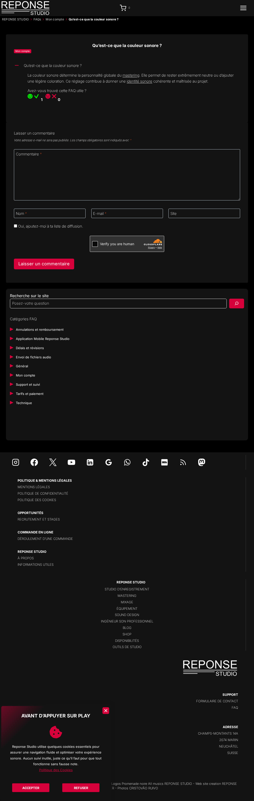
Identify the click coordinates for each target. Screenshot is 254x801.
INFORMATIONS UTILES (36, 564)
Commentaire (29, 154)
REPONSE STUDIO (15, 19)
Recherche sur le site (29, 295)
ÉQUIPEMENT (127, 609)
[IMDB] (164, 462)
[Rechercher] (236, 303)
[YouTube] (71, 462)
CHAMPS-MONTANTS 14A (218, 733)
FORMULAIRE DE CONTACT (217, 701)
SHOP (127, 634)
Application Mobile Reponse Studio (42, 339)
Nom (21, 213)
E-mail (100, 213)
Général (22, 366)
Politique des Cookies (56, 770)
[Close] (105, 710)
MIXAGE (127, 602)
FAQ (235, 707)
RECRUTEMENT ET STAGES (39, 519)
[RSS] (183, 462)
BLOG (127, 628)
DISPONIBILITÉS (127, 641)
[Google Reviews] (108, 462)
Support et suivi (28, 384)
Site (173, 213)
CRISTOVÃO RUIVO (143, 788)
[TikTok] (145, 462)
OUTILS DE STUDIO (127, 647)
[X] (52, 462)
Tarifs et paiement (29, 394)
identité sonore (139, 81)
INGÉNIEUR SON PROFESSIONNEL (127, 621)
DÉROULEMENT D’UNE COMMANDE (45, 539)
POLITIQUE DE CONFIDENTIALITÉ (43, 493)
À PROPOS (26, 558)
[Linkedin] (90, 462)
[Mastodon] (201, 462)
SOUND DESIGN (127, 615)
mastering (131, 75)
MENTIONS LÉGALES (34, 487)
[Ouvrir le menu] (246, 8)
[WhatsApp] (127, 462)
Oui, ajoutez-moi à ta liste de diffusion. (50, 226)
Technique (24, 403)
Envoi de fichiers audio (33, 357)
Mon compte (55, 19)
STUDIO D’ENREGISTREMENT (127, 589)
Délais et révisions (30, 348)
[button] (127, 66)
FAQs (37, 19)
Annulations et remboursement (40, 329)
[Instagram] (15, 462)
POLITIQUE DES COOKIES (37, 500)
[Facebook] (34, 462)
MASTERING (127, 596)
